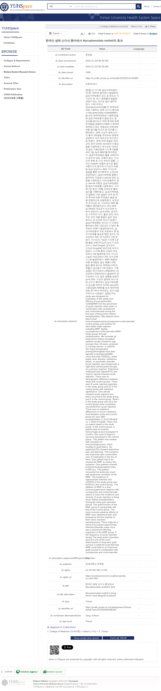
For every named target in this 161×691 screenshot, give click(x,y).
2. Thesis (151, 26)
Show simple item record (86, 638)
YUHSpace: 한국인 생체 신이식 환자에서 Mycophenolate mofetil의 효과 (23, 7)
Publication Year (12, 89)
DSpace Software (40, 681)
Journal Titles (11, 83)
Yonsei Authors (12, 66)
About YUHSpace (13, 37)
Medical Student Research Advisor (20, 72)
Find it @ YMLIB (118, 638)
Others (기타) (136, 26)
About (147, 6)
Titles (7, 77)
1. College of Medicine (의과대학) (113, 26)
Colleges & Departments (17, 60)
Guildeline (9, 43)
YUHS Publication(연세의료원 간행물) (14, 96)
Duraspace (73, 681)
